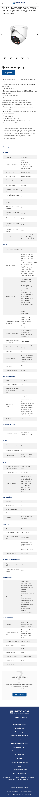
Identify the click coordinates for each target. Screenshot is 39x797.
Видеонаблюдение (19, 724)
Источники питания (19, 751)
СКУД (19, 739)
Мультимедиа (19, 732)
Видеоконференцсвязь (19, 743)
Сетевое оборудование (19, 736)
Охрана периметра (19, 747)
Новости (19, 766)
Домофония (19, 728)
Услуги (19, 758)
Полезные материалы (20, 762)
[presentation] (1, 35)
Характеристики (8, 147)
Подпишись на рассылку (19, 787)
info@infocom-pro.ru (20, 770)
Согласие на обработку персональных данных (19, 791)
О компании (19, 755)
